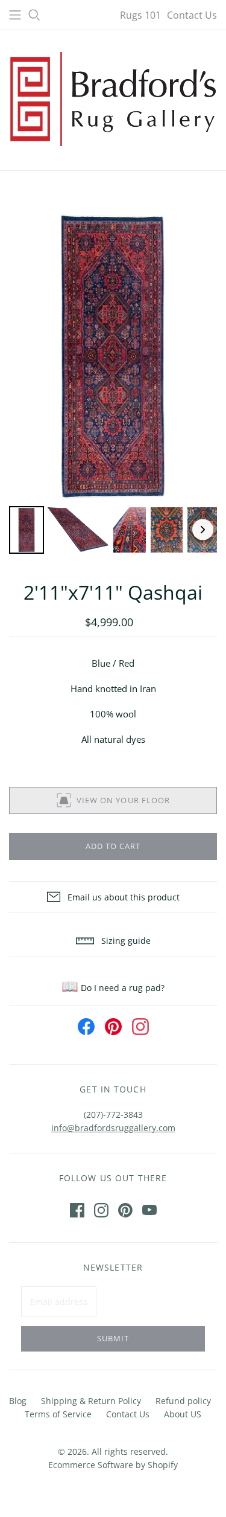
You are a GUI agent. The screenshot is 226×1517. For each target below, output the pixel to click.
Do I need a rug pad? (113, 987)
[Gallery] (113, 383)
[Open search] (34, 15)
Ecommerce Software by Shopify (113, 1464)
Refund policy (183, 1400)
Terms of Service (58, 1414)
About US (182, 1414)
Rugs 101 (140, 15)
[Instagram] (101, 1210)
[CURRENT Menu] (15, 15)
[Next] (203, 530)
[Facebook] (77, 1210)
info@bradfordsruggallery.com (113, 1128)
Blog (18, 1400)
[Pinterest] (125, 1210)
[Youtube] (149, 1210)
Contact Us (192, 15)
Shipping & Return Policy (91, 1400)
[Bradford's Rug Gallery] (113, 97)
